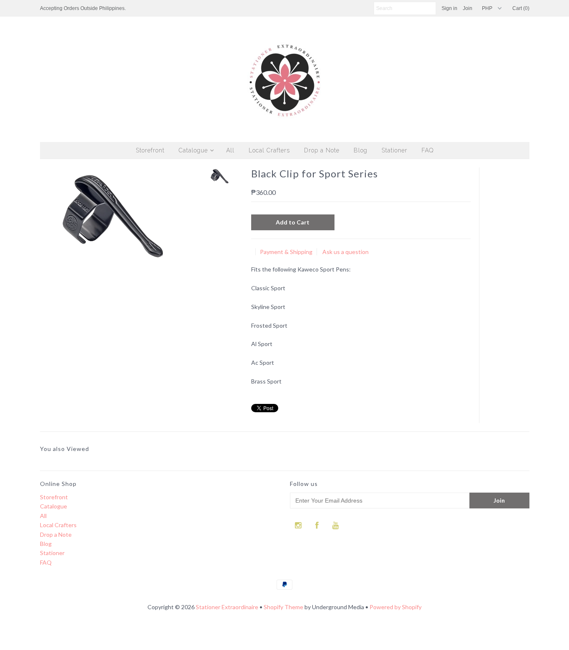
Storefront (150, 150)
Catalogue (193, 150)
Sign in (449, 8)
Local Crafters (269, 150)
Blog (360, 150)
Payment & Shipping (286, 251)
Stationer (394, 150)
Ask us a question (345, 251)
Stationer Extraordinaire (227, 606)
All (230, 150)
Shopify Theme (283, 606)
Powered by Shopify (395, 606)
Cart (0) (520, 8)
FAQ (428, 150)
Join (467, 8)
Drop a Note (321, 150)
